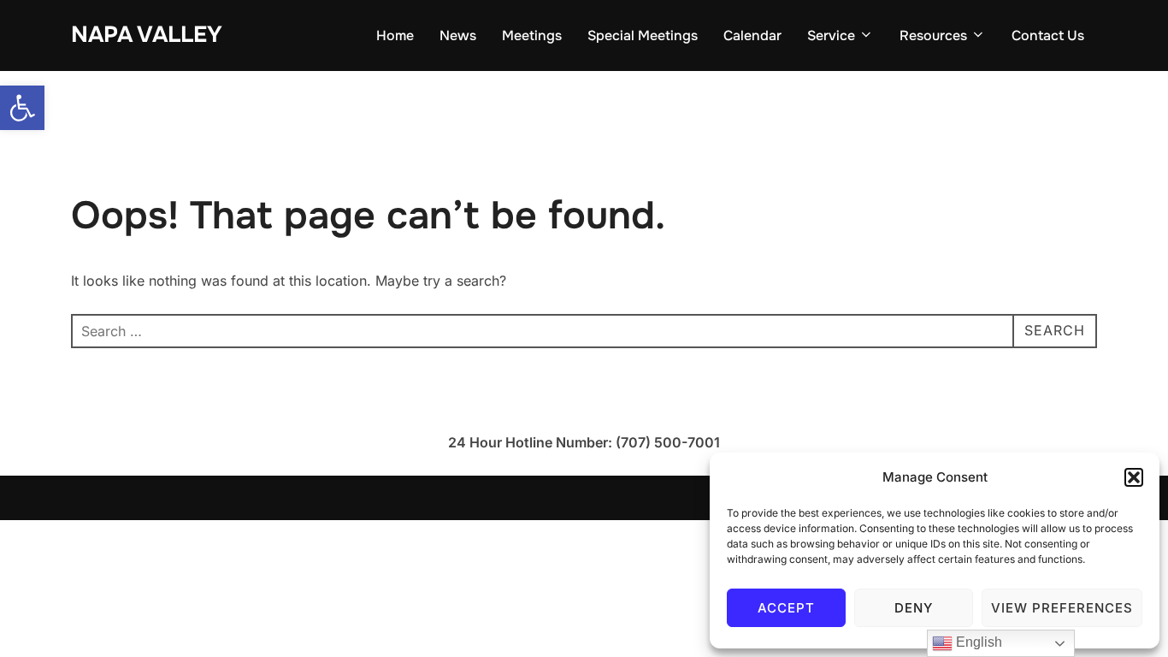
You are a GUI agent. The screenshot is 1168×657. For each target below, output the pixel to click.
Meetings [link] (532, 35)
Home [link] (395, 35)
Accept (786, 608)
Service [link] (831, 35)
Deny (913, 608)
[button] (1133, 477)
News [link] (457, 35)
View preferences (1062, 608)
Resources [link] (933, 35)
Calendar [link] (752, 35)
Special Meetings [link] (642, 35)
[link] (22, 108)
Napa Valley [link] (146, 35)
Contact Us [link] (1048, 35)
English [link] (977, 642)
